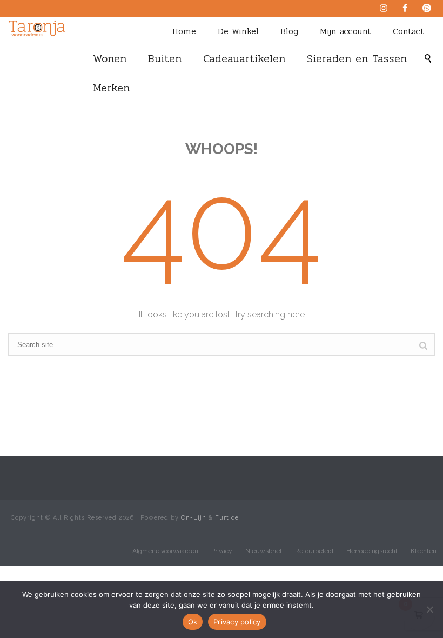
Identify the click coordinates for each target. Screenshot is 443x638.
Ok (193, 621)
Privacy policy (237, 621)
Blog (289, 31)
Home (184, 31)
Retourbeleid (314, 551)
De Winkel (238, 31)
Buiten (165, 58)
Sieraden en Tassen (357, 58)
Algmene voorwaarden (165, 551)
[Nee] (429, 609)
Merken (111, 87)
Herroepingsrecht (372, 551)
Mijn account (345, 31)
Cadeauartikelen (244, 58)
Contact (408, 31)
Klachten (424, 551)
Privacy (221, 551)
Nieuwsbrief (263, 551)
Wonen (109, 58)
